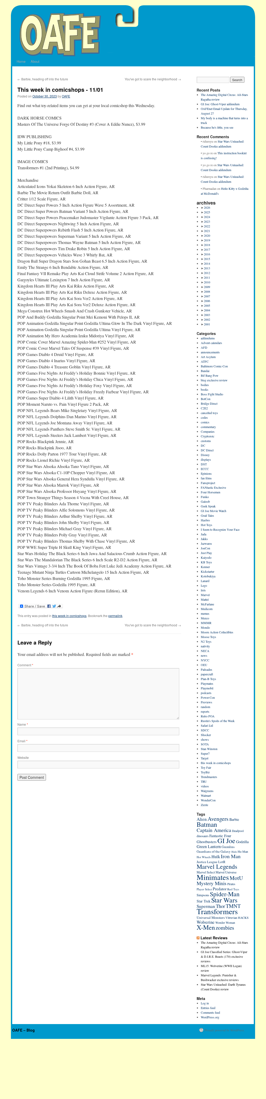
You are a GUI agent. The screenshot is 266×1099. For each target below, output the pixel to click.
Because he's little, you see (217, 127)
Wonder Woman (225, 923)
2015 (207, 259)
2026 (207, 207)
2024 (207, 217)
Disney (205, 455)
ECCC (205, 469)
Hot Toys (206, 525)
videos (205, 786)
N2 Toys (206, 641)
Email (22, 741)
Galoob (205, 501)
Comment (25, 665)
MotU (236, 877)
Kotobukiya (208, 576)
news (204, 655)
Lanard (205, 581)
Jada (203, 534)
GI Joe (226, 840)
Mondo (205, 627)
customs (206, 441)
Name (22, 724)
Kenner (205, 567)
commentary (208, 427)
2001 (207, 324)
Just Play (206, 553)
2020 (207, 235)
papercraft (207, 674)
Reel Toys (233, 889)
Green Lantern (209, 846)
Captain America (214, 830)
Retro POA (208, 716)
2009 (207, 287)
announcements (210, 352)
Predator (220, 888)
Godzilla (242, 841)
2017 (207, 249)
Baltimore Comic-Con (214, 366)
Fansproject (208, 483)
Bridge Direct (209, 403)
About (35, 61)
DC (203, 445)
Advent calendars (211, 343)
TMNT (233, 905)
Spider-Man (225, 894)
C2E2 (204, 408)
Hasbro (205, 520)
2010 (207, 282)
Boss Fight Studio (212, 394)
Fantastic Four (220, 835)
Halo (234, 851)
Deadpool (238, 831)
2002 (207, 319)
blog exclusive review (214, 380)
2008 (207, 291)
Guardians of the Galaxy (214, 851)
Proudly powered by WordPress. (224, 1030)
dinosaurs (203, 836)
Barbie (234, 819)
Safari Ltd (207, 725)
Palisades (206, 669)
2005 (207, 305)
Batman (207, 824)
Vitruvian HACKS (237, 917)
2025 (207, 212)
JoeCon (205, 548)
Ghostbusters (207, 841)
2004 (207, 310)
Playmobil (207, 688)
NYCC (205, 660)
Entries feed (208, 1008)
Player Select (204, 889)
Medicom (206, 609)
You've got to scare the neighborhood (153, 79)
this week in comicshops (69, 615)
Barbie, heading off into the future (42, 79)
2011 (207, 277)
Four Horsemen (210, 492)
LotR (221, 861)
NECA (205, 651)
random (205, 707)
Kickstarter (207, 571)
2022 (207, 226)
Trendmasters (209, 777)
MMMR (206, 623)
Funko (205, 497)
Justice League (207, 861)
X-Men (206, 927)
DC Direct (207, 450)
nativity (205, 646)
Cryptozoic (207, 436)
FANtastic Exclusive (213, 487)
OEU (204, 665)
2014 (207, 263)
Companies (208, 431)
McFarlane (207, 604)
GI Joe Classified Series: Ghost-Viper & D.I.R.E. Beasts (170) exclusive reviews (224, 956)
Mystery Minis (212, 883)
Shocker (206, 735)
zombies (225, 927)
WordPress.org (210, 1017)
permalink (115, 615)
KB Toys (206, 562)
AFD (204, 347)
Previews (206, 702)
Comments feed (210, 1012)
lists (203, 590)
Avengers (218, 818)
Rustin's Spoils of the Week (218, 721)
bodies (205, 385)
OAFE (66, 96)
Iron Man (231, 856)
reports (205, 711)
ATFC (205, 361)
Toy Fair (206, 767)
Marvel (205, 595)
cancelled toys (209, 413)
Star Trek (203, 901)
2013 (207, 268)
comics (205, 422)
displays (206, 459)
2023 (207, 221)
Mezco (205, 618)
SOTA (205, 744)
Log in (205, 1003)
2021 (207, 231)
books (204, 389)
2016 (207, 254)
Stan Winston (209, 749)
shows (205, 739)
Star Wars (224, 899)
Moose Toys (208, 637)
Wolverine (206, 922)
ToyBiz (205, 772)
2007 (207, 296)
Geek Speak (208, 506)
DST (204, 464)
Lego (204, 585)
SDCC (205, 730)
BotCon (205, 399)
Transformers (217, 911)
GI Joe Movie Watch (213, 511)
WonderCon (208, 800)
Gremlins (228, 846)
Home (21, 61)
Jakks (204, 539)
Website (23, 757)
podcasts (206, 693)
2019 (207, 240)
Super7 (205, 753)
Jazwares (206, 543)
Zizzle (204, 805)
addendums (208, 338)
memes (205, 613)
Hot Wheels (204, 857)
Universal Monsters (211, 917)
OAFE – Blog (23, 1030)
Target (204, 758)
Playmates (207, 683)
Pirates (231, 884)
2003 (207, 315)
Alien (202, 819)
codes (204, 417)
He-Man (243, 851)
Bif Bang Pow (209, 375)
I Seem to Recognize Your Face (220, 529)
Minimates (213, 877)
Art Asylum (208, 357)
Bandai (205, 371)
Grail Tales (207, 515)
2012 (207, 273)
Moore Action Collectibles (217, 632)
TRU (204, 781)
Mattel (205, 599)
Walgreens (207, 791)
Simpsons (203, 895)
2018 (207, 245)
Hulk (215, 856)
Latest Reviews (214, 937)
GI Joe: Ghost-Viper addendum (220, 104)
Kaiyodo (206, 557)
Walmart (206, 795)
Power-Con (208, 697)
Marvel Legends (217, 866)
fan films (206, 478)
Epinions (206, 473)
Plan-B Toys (208, 679)
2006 (207, 301)
